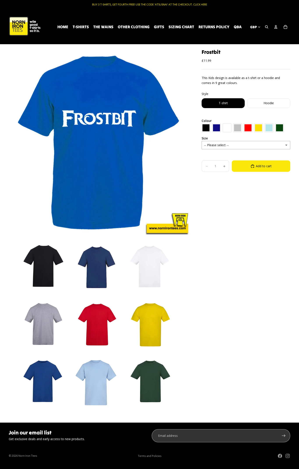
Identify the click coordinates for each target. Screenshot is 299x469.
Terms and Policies (149, 456)
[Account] (276, 27)
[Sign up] (283, 435)
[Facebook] (280, 455)
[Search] (266, 27)
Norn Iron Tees (27, 456)
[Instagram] (287, 455)
